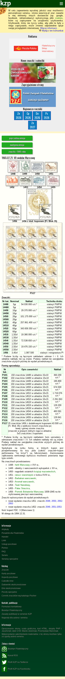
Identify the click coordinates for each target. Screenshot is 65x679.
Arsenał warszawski (24, 481)
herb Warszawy (22, 465)
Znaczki (5, 570)
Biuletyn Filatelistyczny (12, 610)
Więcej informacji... (49, 28)
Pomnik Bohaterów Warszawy (29, 491)
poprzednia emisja (17, 138)
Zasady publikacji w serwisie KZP (17, 614)
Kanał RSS (13, 655)
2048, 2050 (51, 501)
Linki (4, 540)
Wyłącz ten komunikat (52, 30)
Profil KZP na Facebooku (19, 669)
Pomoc (5, 548)
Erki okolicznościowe (11, 588)
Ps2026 (46, 115)
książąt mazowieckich (44, 471)
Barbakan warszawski (25, 478)
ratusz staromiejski (24, 475)
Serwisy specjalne (10, 559)
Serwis (5, 555)
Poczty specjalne (9, 592)
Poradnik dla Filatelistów (13, 533)
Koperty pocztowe (10, 577)
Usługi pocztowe (9, 544)
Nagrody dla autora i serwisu (15, 618)
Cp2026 (28, 115)
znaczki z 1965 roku (17, 151)
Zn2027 (32, 125)
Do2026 (37, 115)
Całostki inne (8, 581)
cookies (59, 18)
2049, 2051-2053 (54, 507)
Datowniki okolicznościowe (14, 584)
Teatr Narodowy (22, 485)
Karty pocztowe (9, 573)
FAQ (4, 551)
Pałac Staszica (22, 488)
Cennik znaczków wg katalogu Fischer (19, 596)
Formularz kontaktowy (12, 606)
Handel (5, 537)
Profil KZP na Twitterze (18, 662)
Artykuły (5, 529)
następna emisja (17, 145)
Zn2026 (18, 115)
